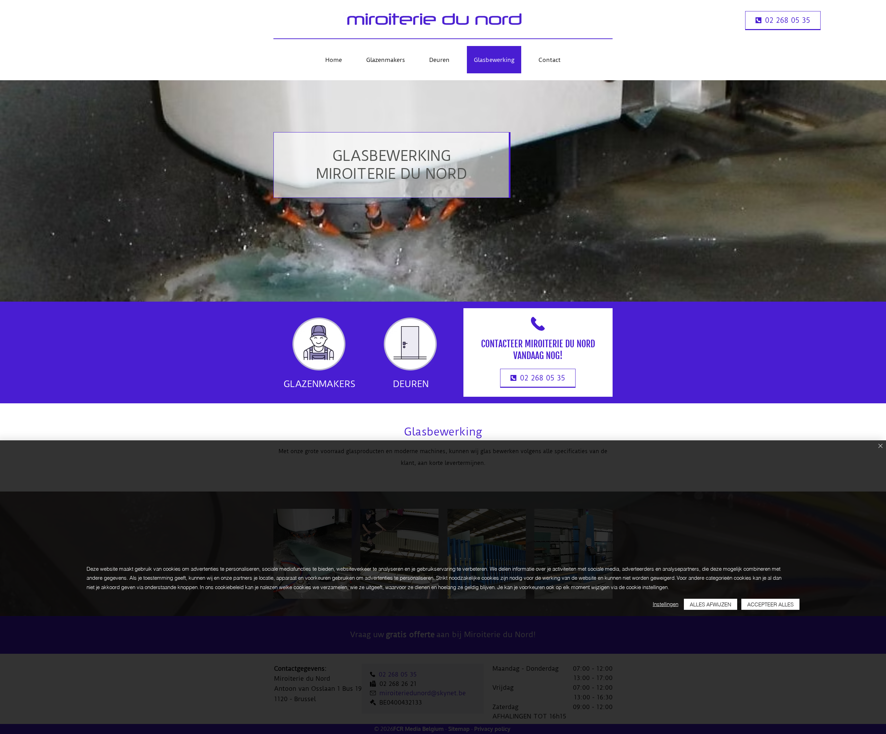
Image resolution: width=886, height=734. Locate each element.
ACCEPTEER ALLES (770, 604)
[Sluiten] (880, 446)
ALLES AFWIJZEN (710, 604)
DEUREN (411, 383)
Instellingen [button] (665, 604)
